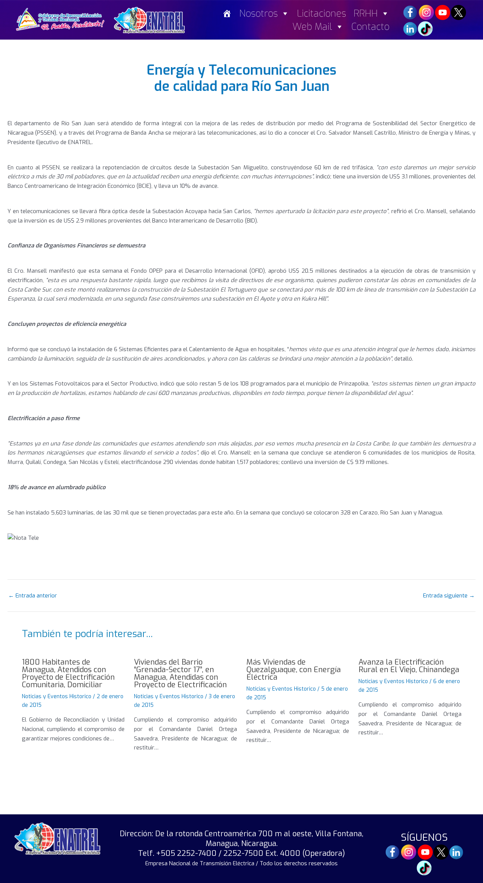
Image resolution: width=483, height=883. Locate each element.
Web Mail (312, 26)
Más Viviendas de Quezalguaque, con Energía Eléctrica (293, 669)
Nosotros (258, 13)
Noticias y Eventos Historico (56, 696)
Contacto (370, 26)
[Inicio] (227, 13)
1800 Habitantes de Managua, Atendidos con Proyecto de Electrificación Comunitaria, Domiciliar (68, 673)
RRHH (366, 13)
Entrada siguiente (449, 596)
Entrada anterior (32, 596)
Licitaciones (321, 13)
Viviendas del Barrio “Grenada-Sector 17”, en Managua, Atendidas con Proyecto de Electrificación (180, 673)
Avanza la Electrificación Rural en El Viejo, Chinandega (408, 666)
